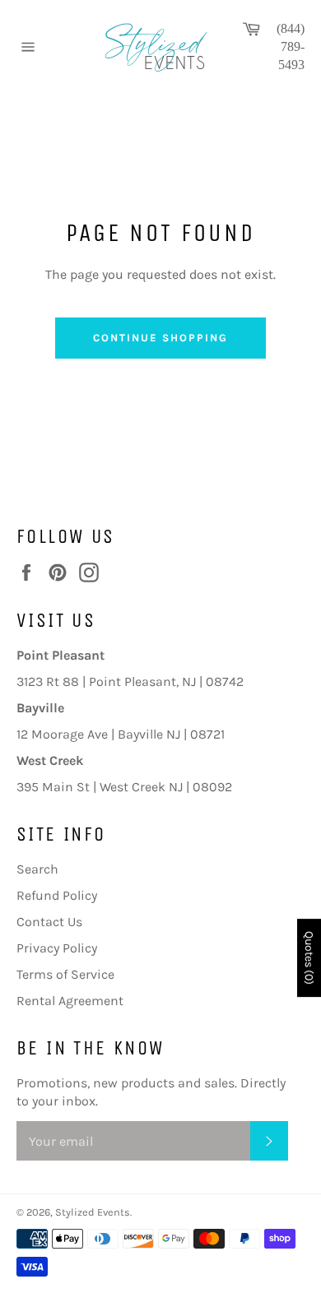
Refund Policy (56, 895)
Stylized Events (92, 1212)
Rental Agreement (69, 1000)
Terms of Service (65, 974)
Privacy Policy (56, 948)
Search (37, 869)
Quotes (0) (309, 958)
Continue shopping (160, 337)
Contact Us (49, 921)
